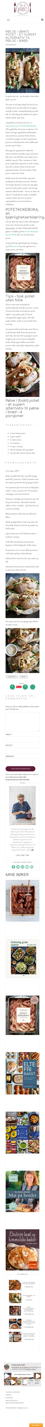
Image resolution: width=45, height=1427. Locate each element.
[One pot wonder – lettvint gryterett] (15, 1285)
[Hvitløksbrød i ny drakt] (15, 1298)
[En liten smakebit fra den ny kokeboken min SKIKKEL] (38, 1376)
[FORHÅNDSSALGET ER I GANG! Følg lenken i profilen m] (7, 1382)
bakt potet (11, 676)
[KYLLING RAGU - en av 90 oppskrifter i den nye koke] (13, 1382)
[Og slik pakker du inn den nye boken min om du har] (7, 1376)
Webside (10, 756)
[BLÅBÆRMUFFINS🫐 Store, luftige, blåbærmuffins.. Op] (19, 1382)
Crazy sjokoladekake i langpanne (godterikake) (29, 1309)
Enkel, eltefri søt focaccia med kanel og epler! (28, 1335)
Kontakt (9, 1398)
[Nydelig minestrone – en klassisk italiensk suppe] (15, 1324)
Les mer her (22, 855)
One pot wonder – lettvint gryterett (28, 1283)
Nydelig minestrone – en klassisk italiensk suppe (28, 1322)
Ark (22, 234)
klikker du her (14, 246)
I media (8, 1395)
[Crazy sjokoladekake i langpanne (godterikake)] (15, 1311)
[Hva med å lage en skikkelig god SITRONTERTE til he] (38, 1382)
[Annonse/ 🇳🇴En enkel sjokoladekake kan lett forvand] (25, 1382)
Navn (9, 735)
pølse (23, 676)
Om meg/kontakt (13, 1392)
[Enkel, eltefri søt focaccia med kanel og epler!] (15, 1336)
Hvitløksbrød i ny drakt (28, 1296)
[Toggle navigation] (8, 20)
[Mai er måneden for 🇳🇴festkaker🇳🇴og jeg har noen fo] (32, 1382)
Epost (9, 746)
